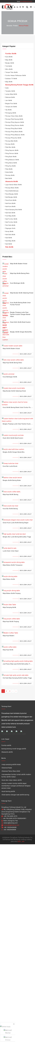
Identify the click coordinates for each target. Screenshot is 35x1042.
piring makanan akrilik (12, 160)
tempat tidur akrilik (11, 72)
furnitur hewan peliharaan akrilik (15, 75)
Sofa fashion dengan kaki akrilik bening (15, 794)
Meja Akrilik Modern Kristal (18, 263)
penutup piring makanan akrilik (14, 135)
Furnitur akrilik (6, 745)
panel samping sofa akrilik (13, 209)
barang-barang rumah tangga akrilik (13, 748)
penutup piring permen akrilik (14, 125)
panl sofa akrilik (10, 225)
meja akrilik (8, 60)
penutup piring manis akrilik (13, 131)
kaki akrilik (8, 238)
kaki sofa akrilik (10, 213)
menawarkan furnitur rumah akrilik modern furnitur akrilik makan (16, 775)
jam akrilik (8, 100)
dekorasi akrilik (10, 97)
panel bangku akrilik (11, 194)
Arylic (7, 88)
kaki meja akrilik (10, 241)
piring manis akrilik (11, 163)
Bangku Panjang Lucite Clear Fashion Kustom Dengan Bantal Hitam (20, 314)
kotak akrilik (9, 172)
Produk (15, 25)
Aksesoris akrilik (7, 752)
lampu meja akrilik (11, 94)
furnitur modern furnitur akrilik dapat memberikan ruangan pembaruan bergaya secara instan (15, 785)
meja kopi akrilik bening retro (19, 273)
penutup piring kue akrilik (13, 138)
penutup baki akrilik (11, 141)
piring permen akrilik (11, 153)
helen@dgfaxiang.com (26, 1)
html (19, 841)
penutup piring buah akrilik (13, 128)
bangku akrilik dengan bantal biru (21, 332)
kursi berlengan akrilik (17, 283)
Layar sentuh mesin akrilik (13, 185)
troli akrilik (8, 66)
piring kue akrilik (10, 166)
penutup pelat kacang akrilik (14, 119)
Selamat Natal (7, 768)
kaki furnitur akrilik (11, 219)
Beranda (9, 25)
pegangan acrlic (10, 228)
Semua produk (23, 25)
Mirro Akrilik (9, 69)
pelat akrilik (8, 169)
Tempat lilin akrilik (11, 107)
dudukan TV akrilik (11, 78)
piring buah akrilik (10, 156)
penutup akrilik (9, 144)
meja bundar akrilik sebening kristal (21, 293)
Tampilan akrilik (10, 91)
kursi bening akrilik (8, 791)
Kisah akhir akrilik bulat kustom (20, 322)
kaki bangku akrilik (11, 197)
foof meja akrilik (10, 216)
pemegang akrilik (10, 113)
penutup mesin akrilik (12, 188)
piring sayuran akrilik (11, 150)
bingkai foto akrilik (11, 103)
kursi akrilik (8, 57)
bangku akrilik (9, 63)
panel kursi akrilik (10, 200)
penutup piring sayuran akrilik (14, 122)
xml (23, 841)
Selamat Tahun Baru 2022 (11, 771)
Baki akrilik (8, 178)
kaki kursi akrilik (10, 203)
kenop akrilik (9, 231)
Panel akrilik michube (11, 191)
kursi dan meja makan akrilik (12, 780)
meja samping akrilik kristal (11, 764)
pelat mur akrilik (10, 147)
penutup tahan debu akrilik (13, 116)
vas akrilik (8, 110)
